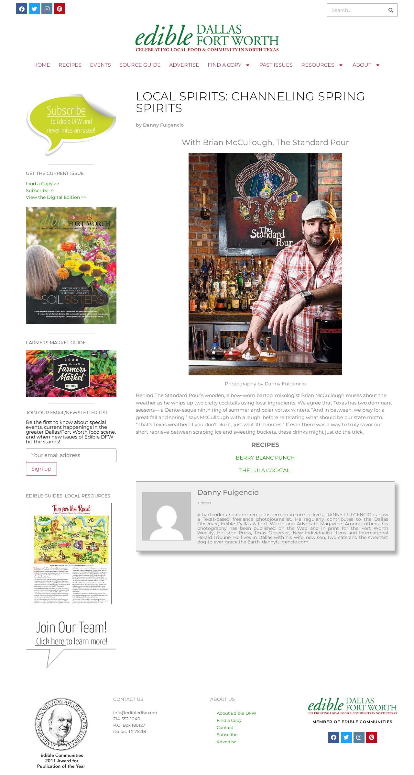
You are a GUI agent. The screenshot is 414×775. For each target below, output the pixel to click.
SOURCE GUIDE (140, 65)
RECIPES (70, 65)
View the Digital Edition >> (56, 197)
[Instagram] (46, 8)
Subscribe (227, 734)
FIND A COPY (224, 65)
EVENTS (100, 65)
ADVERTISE (184, 65)
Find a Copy (229, 720)
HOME (41, 65)
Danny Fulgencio (228, 492)
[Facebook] (21, 8)
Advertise (226, 741)
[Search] (391, 10)
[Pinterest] (59, 8)
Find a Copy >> (42, 184)
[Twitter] (34, 8)
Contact (225, 727)
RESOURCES (317, 65)
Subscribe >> (40, 190)
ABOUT (362, 65)
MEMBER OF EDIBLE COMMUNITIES (352, 721)
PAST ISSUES (276, 65)
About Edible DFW (236, 713)
